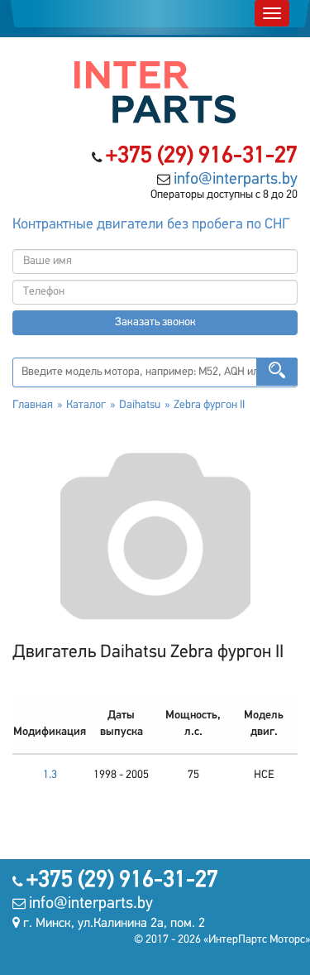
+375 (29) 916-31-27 (202, 156)
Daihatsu (139, 405)
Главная (32, 405)
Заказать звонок (155, 322)
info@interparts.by (236, 179)
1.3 (50, 775)
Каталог (86, 405)
